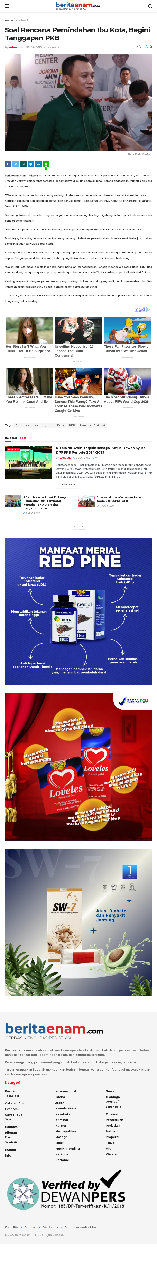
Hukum (10, 1150)
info (8, 1155)
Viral (109, 1148)
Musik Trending (67, 1148)
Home (9, 20)
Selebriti (11, 1142)
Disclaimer (50, 1227)
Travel (110, 1143)
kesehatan (63, 1114)
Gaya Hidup (13, 1115)
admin (14, 47)
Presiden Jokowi (92, 425)
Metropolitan (65, 1131)
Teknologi (12, 1095)
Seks (8, 1119)
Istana (60, 1097)
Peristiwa (113, 1125)
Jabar (59, 1103)
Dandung (65, 458)
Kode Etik (11, 1227)
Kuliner (60, 1125)
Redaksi (30, 1227)
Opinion (112, 1114)
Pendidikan (114, 1120)
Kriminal (61, 1120)
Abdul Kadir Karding (31, 425)
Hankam (11, 1127)
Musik (59, 1143)
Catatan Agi (14, 1103)
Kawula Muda (65, 1108)
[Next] (82, 527)
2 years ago (83, 458)
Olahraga (113, 1097)
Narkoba (61, 1154)
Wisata (111, 1154)
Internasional (65, 1091)
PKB (72, 425)
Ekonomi (11, 1109)
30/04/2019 (34, 47)
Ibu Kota (57, 425)
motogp (61, 1137)
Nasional (22, 20)
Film (8, 1137)
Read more (67, 484)
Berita (10, 1091)
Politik (13, 449)
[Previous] (75, 527)
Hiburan (11, 1132)
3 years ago (106, 506)
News (110, 1091)
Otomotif (112, 1101)
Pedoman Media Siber (81, 1227)
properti (112, 1137)
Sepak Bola (113, 1106)
